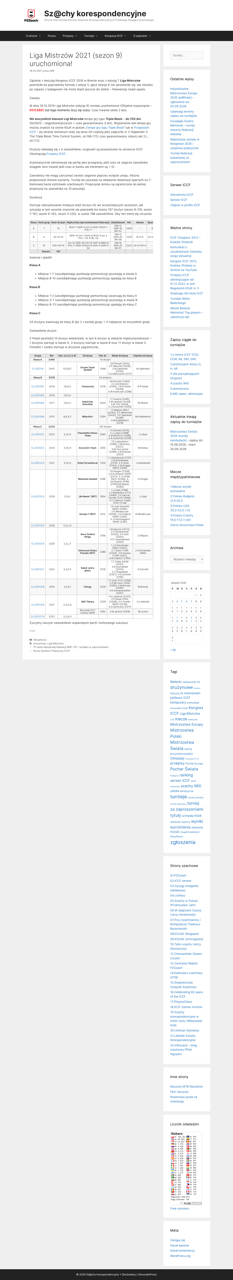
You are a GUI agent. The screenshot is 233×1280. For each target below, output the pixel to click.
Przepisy (68, 35)
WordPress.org (180, 1256)
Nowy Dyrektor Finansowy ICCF (51, 650)
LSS (172, 719)
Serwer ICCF (178, 200)
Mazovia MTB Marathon (186, 1086)
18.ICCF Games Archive (186, 1007)
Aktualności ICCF (181, 194)
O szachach (140, 35)
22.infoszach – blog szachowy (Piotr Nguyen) (183, 1050)
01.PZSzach (178, 875)
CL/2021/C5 (37, 525)
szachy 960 (191, 786)
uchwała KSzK (192, 815)
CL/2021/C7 (37, 569)
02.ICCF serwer (180, 880)
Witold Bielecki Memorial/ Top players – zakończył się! (186, 313)
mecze (181, 719)
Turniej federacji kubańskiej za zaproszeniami (181, 158)
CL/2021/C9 (37, 604)
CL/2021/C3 (37, 463)
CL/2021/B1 (37, 386)
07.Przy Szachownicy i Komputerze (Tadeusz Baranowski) (185, 924)
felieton (197, 688)
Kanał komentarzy (182, 1250)
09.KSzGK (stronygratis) (186, 939)
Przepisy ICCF (56, 153)
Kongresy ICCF (114, 35)
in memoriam (190, 693)
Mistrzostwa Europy (186, 724)
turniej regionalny (178, 804)
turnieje (178, 797)
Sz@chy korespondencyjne (95, 13)
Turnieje (89, 35)
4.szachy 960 (179, 383)
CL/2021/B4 (37, 416)
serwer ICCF (180, 780)
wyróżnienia (180, 827)
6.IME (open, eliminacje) (186, 393)
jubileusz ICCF (180, 697)
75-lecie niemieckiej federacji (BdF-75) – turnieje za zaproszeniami (70, 647)
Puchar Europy (194, 763)
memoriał (192, 719)
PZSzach (174, 775)
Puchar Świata (184, 768)
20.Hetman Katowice (184, 1030)
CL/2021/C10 (38, 616)
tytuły (175, 815)
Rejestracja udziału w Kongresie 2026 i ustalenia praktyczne (184, 144)
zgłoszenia (182, 842)
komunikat (193, 702)
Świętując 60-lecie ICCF (186, 293)
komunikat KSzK (179, 708)
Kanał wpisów (179, 1245)
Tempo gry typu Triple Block (105, 127)
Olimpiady (177, 758)
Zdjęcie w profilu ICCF (185, 205)
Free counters (179, 1208)
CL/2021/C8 (37, 586)
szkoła (174, 791)
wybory (185, 821)
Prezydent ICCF (192, 759)
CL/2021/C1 (37, 434)
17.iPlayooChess (181, 1001)
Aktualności (40, 639)
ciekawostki (189, 682)
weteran (175, 821)
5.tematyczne (179, 388)
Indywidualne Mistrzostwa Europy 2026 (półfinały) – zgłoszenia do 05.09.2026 (183, 97)
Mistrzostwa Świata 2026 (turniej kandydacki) (183, 436)
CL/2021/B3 (37, 402)
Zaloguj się (177, 1240)
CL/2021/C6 (37, 543)
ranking (186, 775)
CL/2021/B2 (37, 395)
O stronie (31, 35)
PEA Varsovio (179, 1092)
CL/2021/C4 (37, 496)
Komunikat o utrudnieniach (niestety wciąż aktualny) (186, 251)
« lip (173, 650)
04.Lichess (177, 895)
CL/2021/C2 (37, 447)
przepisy (177, 763)
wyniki (197, 821)
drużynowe (39, 643)
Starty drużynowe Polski (186, 525)
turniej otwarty (195, 797)
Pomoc (52, 35)
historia (175, 693)
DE (198, 682)
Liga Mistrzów (55, 643)
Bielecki (175, 682)
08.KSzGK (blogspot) (184, 933)
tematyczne (186, 791)
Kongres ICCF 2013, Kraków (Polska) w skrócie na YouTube (183, 265)
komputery (178, 702)
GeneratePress (148, 1274)
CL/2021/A (37, 368)
